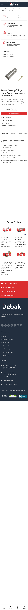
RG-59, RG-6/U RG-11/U (7, 10)
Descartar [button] (18, 1)
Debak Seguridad (13, 390)
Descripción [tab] (5, 133)
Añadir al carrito (14, 113)
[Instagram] (8, 325)
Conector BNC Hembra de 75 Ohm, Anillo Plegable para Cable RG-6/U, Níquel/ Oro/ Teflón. (7, 241)
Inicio (2, 9)
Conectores (19, 9)
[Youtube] (18, 325)
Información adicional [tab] (16, 133)
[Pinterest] (12, 325)
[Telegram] (21, 325)
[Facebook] (2, 325)
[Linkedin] (15, 325)
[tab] (5, 133)
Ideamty (24, 390)
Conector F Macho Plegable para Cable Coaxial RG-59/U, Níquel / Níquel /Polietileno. (20, 265)
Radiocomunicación (10, 9)
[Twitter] (5, 325)
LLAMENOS (7, 376)
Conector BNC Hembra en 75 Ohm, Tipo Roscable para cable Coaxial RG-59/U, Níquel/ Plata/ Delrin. (21, 241)
